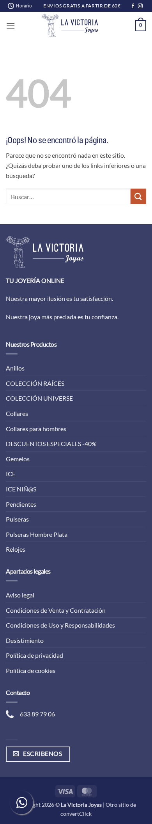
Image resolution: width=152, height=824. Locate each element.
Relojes (15, 549)
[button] (10, 25)
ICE (11, 473)
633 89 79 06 (37, 714)
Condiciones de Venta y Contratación (56, 610)
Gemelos (18, 458)
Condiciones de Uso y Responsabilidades (60, 625)
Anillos (15, 368)
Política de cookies (30, 670)
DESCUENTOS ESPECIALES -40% (51, 443)
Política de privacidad (34, 655)
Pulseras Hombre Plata (36, 534)
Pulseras (17, 519)
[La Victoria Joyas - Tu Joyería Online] (69, 25)
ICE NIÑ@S (21, 489)
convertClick (76, 813)
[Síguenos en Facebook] (133, 6)
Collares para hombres (36, 428)
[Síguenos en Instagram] (140, 6)
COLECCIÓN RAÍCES (35, 383)
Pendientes (21, 504)
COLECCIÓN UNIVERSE (39, 398)
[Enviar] (138, 196)
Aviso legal (20, 595)
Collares (17, 413)
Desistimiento (25, 640)
